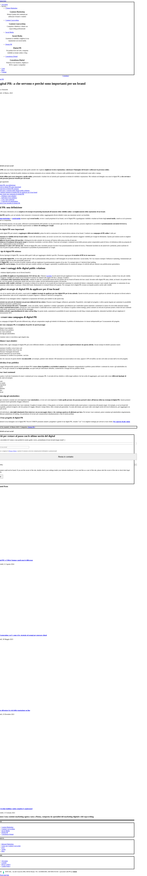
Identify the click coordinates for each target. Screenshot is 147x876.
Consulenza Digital (17, 60)
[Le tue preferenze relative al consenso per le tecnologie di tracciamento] (3, 872)
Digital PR (17, 48)
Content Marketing (17, 12)
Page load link (4, 875)
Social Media (17, 36)
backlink (49, 276)
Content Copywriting (17, 24)
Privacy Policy (13, 451)
